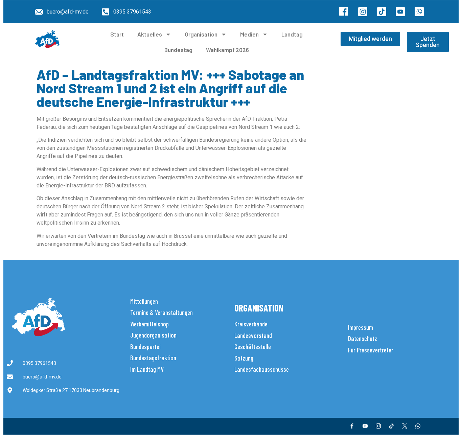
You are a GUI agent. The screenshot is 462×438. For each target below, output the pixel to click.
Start (117, 34)
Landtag (292, 34)
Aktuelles (149, 34)
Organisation (201, 34)
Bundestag (178, 49)
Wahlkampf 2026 (227, 49)
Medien (249, 34)
